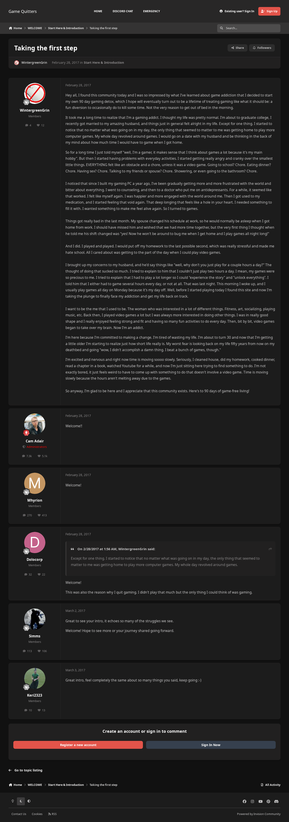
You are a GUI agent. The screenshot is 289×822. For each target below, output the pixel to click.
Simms (34, 636)
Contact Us (19, 814)
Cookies (37, 814)
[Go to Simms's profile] (34, 619)
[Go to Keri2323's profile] (34, 678)
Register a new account (78, 745)
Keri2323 (34, 695)
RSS (54, 814)
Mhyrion (34, 500)
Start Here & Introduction (104, 62)
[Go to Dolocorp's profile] (34, 542)
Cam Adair (35, 441)
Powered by (258, 814)
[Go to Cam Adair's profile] (34, 424)
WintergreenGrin (34, 62)
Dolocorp (35, 559)
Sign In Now (210, 745)
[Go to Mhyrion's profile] (34, 483)
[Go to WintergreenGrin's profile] (16, 62)
